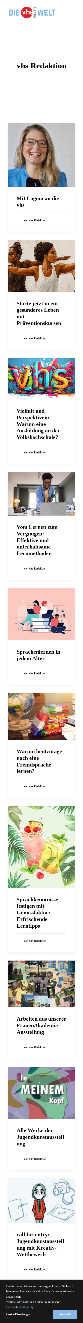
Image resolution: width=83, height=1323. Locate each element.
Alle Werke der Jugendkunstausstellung (40, 1137)
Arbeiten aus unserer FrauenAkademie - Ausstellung (41, 1025)
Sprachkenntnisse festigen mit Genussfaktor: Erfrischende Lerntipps (37, 913)
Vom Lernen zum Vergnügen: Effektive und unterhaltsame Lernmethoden (37, 540)
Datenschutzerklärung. (20, 1307)
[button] (41, 155)
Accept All (65, 1314)
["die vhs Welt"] (32, 12)
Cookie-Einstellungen (18, 1314)
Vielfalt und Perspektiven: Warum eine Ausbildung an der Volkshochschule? (38, 424)
